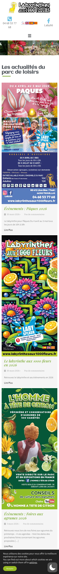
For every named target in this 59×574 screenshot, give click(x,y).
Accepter (9, 568)
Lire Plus (8, 230)
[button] (29, 36)
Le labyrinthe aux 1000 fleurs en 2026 (27, 362)
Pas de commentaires (34, 214)
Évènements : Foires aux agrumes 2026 (23, 515)
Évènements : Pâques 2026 (25, 208)
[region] (29, 47)
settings (33, 562)
